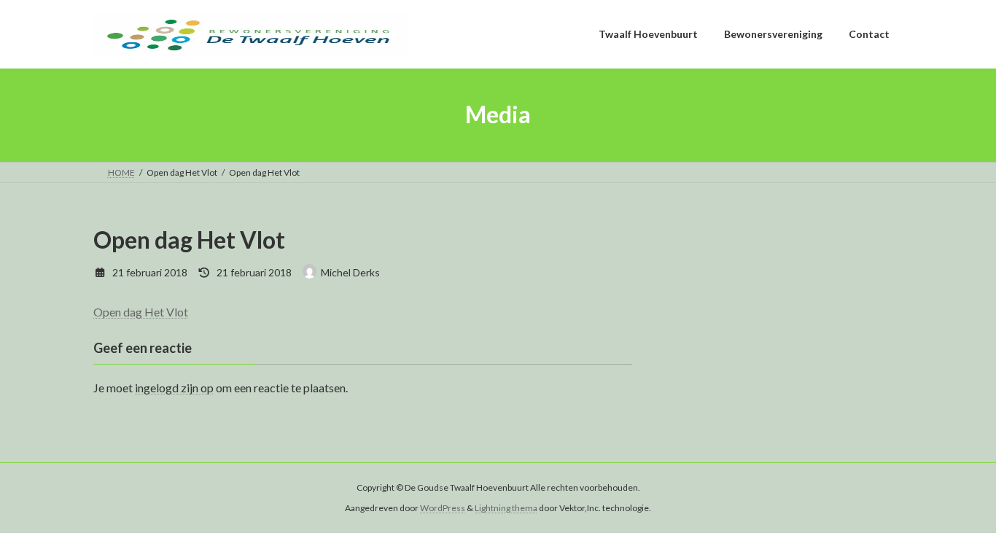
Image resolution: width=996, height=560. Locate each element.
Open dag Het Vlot (140, 312)
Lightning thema (506, 507)
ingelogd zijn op (174, 387)
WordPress (442, 507)
